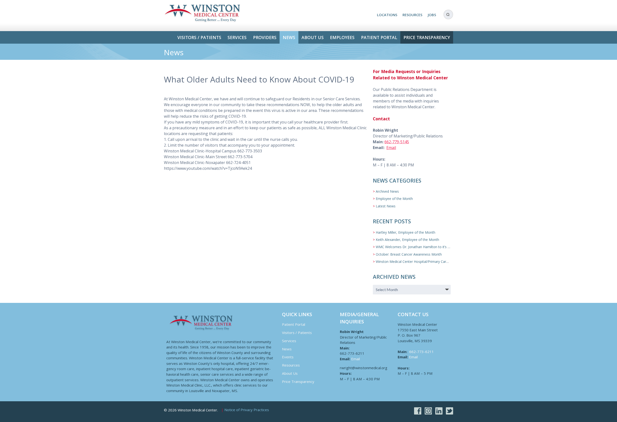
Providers (264, 37)
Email (391, 147)
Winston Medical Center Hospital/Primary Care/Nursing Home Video (429, 261)
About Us (313, 37)
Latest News (386, 206)
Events (288, 356)
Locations (387, 14)
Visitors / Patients (199, 37)
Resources (412, 14)
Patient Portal (379, 37)
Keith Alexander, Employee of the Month (407, 239)
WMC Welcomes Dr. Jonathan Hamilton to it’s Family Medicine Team (429, 247)
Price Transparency (426, 37)
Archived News (387, 191)
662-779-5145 (396, 141)
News (289, 37)
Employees (342, 37)
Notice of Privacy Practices (246, 410)
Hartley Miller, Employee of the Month (405, 232)
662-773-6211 (421, 351)
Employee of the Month (394, 198)
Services (237, 37)
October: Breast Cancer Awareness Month (409, 254)
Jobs (432, 14)
